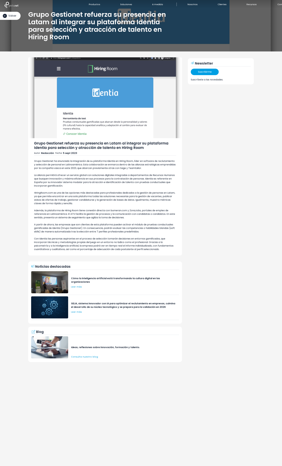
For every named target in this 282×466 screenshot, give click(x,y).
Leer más (76, 286)
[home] (11, 5)
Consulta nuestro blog (84, 356)
